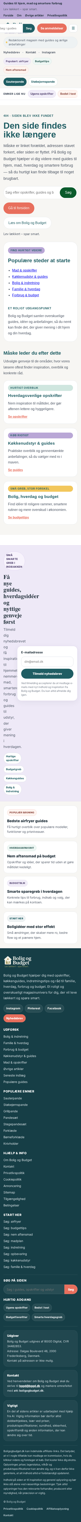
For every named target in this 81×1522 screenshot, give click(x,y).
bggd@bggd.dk (29, 1386)
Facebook (54, 1008)
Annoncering (12, 1186)
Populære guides (15, 1082)
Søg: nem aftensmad (18, 1234)
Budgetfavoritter (16, 1317)
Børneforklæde (13, 1137)
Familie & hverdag (26, 289)
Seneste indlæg (14, 1075)
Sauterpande (15, 81)
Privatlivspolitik (57, 15)
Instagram (49, 52)
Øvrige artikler (34, 15)
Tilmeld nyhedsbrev (47, 673)
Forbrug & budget (25, 295)
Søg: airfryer (12, 1221)
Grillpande (10, 1111)
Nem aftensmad (16, 69)
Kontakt (31, 52)
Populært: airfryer (17, 61)
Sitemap (9, 1192)
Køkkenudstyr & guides (30, 276)
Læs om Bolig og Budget (27, 223)
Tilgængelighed (14, 1199)
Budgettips (42, 61)
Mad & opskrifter (24, 270)
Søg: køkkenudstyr (16, 1260)
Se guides (15, 470)
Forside (8, 15)
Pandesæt (10, 1117)
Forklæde (10, 1130)
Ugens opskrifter (41, 93)
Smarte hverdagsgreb (48, 1317)
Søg (29, 28)
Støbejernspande (43, 81)
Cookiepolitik (12, 1179)
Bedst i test (68, 93)
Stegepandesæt (14, 1124)
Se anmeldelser (52, 28)
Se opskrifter (17, 416)
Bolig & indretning (26, 283)
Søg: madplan (13, 1241)
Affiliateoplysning (57, 1508)
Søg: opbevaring (15, 1254)
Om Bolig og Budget (17, 1160)
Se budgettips (18, 517)
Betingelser (11, 1205)
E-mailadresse (32, 652)
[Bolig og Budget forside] (17, 962)
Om (19, 15)
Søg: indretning (14, 1247)
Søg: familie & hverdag (19, 1267)
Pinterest (34, 1008)
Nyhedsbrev (11, 52)
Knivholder (10, 1143)
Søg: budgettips (14, 1228)
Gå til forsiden (18, 208)
